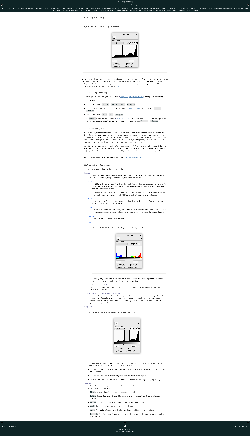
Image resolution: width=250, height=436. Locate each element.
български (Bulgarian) (8, 8)
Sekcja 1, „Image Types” (133, 157)
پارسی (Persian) (106, 8)
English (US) (70, 8)
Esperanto (87, 8)
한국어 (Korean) (181, 8)
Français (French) (126, 8)
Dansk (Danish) (39, 8)
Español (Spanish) (96, 8)
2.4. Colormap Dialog (8, 426)
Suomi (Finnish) (115, 8)
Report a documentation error (125, 431)
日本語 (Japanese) (171, 8)
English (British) (78, 8)
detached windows (123, 119)
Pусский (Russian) (104, 10)
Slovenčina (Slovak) (115, 10)
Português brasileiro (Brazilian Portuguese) (72, 10)
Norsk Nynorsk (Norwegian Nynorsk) (222, 8)
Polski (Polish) (238, 8)
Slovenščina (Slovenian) (128, 10)
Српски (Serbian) (141, 10)
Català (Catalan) (20, 8)
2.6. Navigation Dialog (241, 426)
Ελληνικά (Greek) (61, 8)
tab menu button (135, 108)
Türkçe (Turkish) (163, 10)
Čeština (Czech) (29, 8)
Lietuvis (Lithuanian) (192, 8)
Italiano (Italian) (160, 8)
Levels (117, 86)
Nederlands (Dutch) (204, 8)
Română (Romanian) (92, 10)
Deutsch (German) (50, 8)
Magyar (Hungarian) (149, 8)
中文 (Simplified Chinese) (190, 10)
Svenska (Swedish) (152, 10)
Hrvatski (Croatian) (137, 8)
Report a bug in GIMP (125, 429)
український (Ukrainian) (175, 10)
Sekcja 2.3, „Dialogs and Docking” (132, 97)
